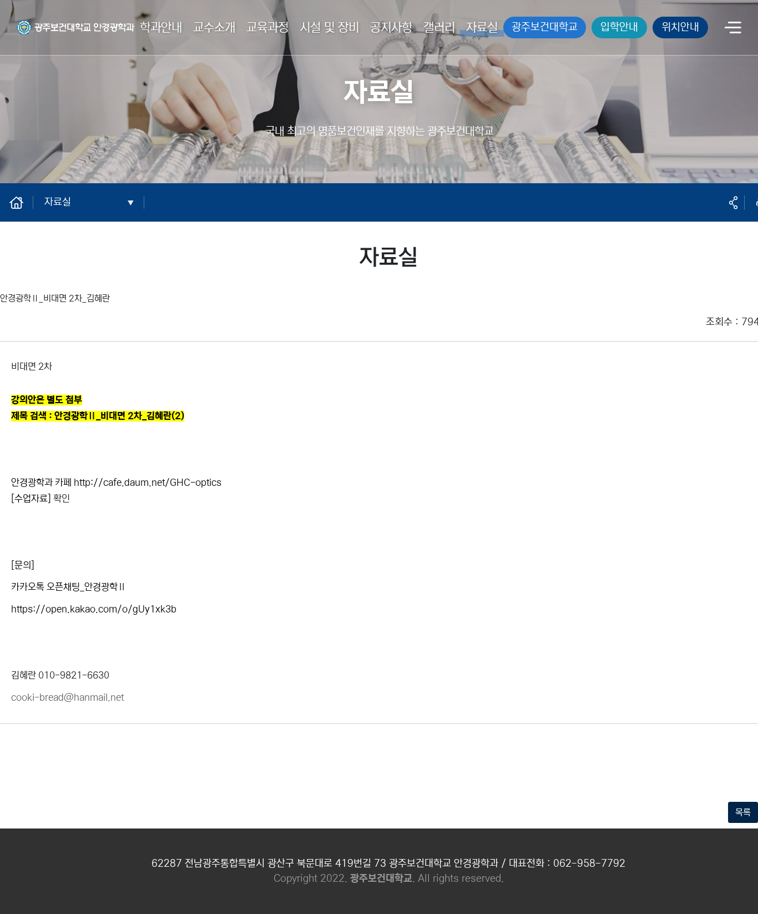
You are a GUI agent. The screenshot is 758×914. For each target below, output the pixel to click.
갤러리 (439, 27)
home (22, 202)
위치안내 (680, 27)
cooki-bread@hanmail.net (67, 697)
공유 (733, 203)
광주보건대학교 (545, 27)
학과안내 (161, 27)
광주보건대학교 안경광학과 (64, 21)
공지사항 (391, 27)
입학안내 (619, 27)
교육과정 (267, 27)
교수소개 (214, 27)
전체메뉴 (733, 28)
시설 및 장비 (329, 27)
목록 (743, 812)
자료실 (482, 27)
